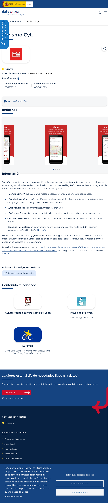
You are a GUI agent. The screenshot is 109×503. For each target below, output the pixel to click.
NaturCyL (42, 230)
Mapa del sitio (11, 449)
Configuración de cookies (79, 475)
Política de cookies (13, 458)
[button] (104, 48)
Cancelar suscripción (13, 398)
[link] (13, 14)
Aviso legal (10, 444)
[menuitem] (14, 423)
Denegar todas (79, 484)
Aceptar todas (79, 492)
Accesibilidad (11, 454)
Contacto (10, 423)
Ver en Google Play (18, 101)
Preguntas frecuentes (15, 439)
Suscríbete (9, 392)
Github (6, 253)
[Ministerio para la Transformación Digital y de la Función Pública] (17, 4)
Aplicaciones (16, 21)
